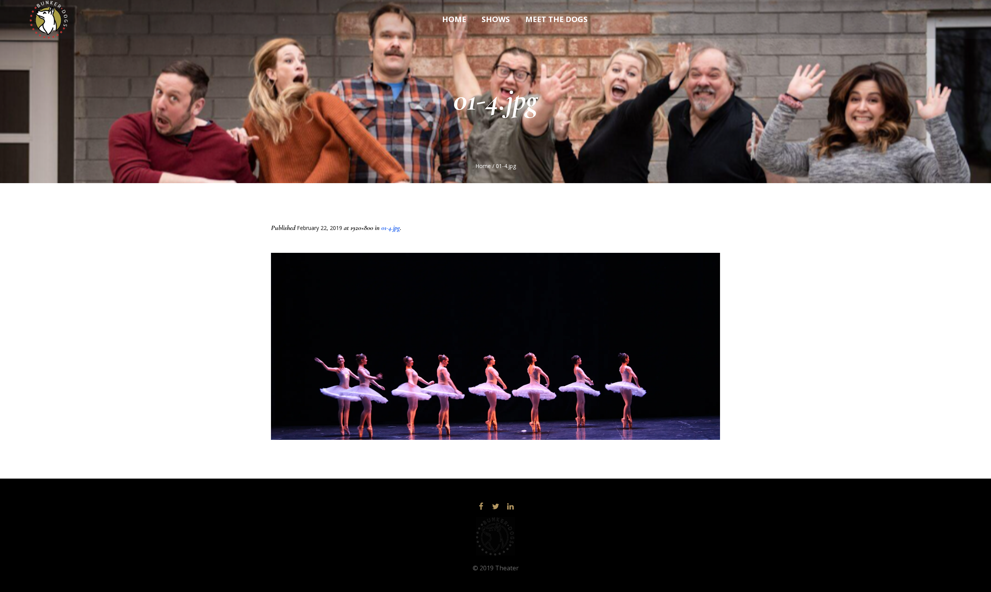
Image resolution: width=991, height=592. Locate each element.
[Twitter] (495, 506)
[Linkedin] (510, 506)
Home (483, 166)
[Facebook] (480, 506)
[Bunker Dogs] (495, 536)
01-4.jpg (390, 227)
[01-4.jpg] (495, 346)
